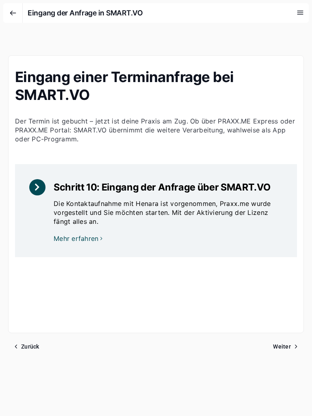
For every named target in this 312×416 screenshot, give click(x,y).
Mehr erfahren (76, 238)
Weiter (282, 346)
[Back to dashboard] (13, 13)
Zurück (30, 346)
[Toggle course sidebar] (300, 12)
